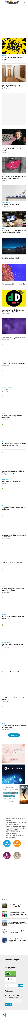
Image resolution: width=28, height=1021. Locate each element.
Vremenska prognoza (12, 824)
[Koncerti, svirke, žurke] (7, 855)
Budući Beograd (5, 479)
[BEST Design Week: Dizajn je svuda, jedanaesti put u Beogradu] (14, 219)
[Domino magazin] (10, 979)
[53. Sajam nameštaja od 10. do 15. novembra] (14, 605)
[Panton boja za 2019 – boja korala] (14, 272)
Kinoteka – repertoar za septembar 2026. (17, 905)
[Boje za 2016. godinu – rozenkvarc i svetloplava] (14, 523)
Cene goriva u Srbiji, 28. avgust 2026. (17, 931)
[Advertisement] (14, 19)
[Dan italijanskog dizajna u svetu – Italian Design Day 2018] (14, 298)
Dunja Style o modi (6, 642)
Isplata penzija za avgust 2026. (15, 826)
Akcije (3, 174)
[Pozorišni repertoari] (17, 843)
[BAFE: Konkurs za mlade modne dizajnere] (14, 632)
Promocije (4, 308)
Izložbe (3, 413)
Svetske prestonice (6, 202)
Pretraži (20, 985)
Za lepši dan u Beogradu (7, 83)
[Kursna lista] (13, 753)
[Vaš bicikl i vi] (14, 378)
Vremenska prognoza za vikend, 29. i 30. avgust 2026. (19, 923)
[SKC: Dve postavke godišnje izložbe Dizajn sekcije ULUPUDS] (14, 432)
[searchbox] (11, 985)
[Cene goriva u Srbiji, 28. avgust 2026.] (4, 931)
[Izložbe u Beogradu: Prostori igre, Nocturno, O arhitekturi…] (14, 577)
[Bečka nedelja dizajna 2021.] (14, 193)
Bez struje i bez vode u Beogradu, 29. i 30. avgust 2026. (18, 940)
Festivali (4, 55)
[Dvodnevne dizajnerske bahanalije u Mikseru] (14, 496)
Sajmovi (4, 560)
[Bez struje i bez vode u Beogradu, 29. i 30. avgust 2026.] (4, 940)
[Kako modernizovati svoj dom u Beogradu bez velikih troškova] (14, 73)
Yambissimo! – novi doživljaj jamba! (17, 822)
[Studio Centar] (10, 973)
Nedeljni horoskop (11, 833)
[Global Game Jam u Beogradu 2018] (14, 352)
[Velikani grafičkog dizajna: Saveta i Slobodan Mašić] (14, 714)
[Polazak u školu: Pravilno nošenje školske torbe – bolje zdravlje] (4, 914)
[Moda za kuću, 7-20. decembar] (14, 551)
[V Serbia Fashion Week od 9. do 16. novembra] (14, 686)
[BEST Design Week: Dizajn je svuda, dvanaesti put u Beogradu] (14, 165)
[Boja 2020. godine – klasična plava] (14, 246)
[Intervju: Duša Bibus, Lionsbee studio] (14, 137)
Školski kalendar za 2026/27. (14, 831)
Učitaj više (14, 735)
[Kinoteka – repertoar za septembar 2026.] (4, 905)
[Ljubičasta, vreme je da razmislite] (14, 326)
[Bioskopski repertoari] (7, 843)
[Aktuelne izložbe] (17, 855)
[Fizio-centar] (15, 794)
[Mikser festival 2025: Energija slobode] (14, 46)
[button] (3, 2)
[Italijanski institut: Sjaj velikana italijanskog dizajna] (14, 459)
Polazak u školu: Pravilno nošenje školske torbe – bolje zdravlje (19, 914)
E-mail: (20, 997)
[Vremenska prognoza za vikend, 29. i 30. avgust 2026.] (4, 923)
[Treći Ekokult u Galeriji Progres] (14, 660)
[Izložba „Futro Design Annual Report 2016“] (14, 404)
